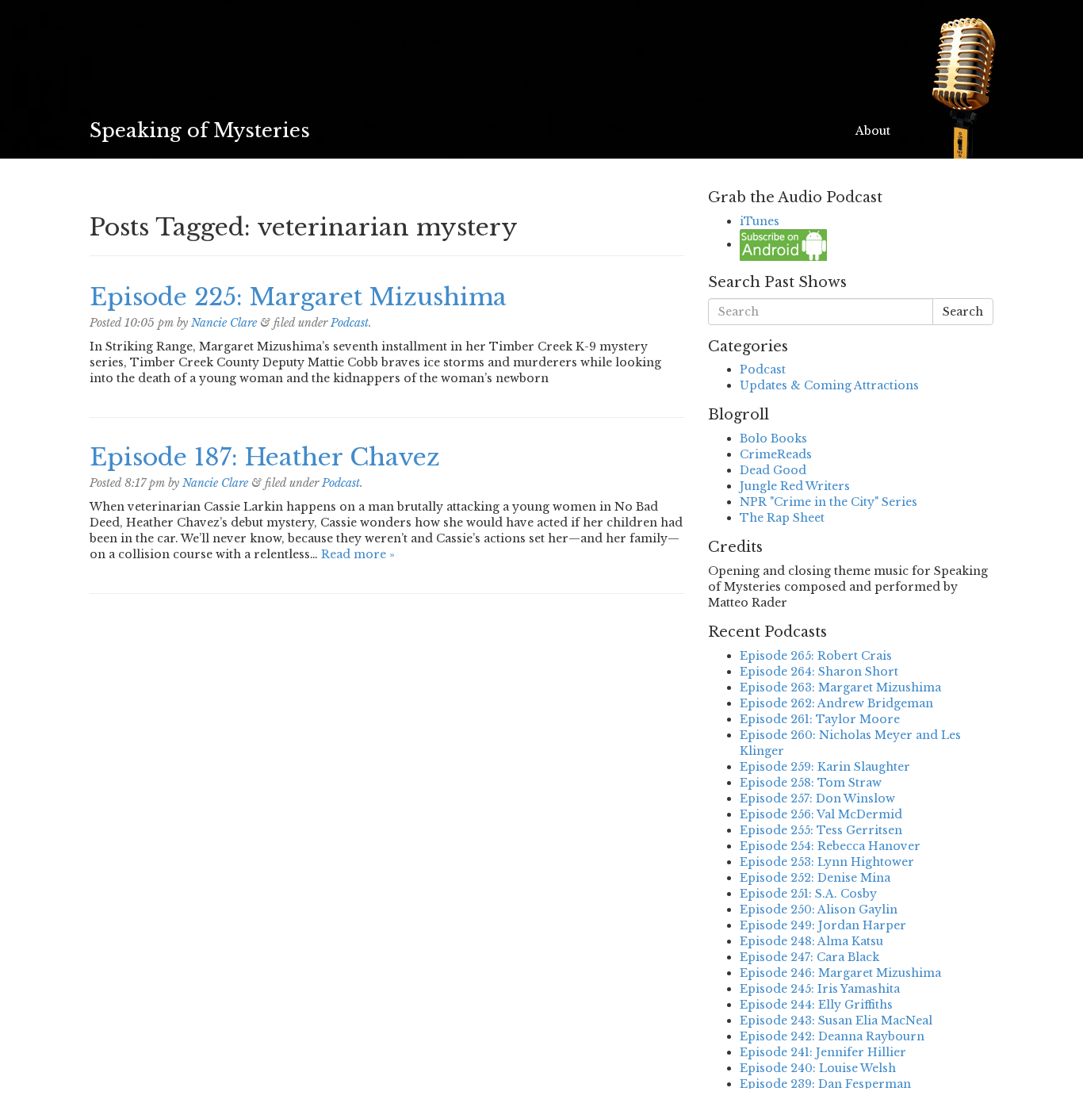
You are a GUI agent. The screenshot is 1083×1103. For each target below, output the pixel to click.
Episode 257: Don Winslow (817, 798)
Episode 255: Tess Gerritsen (821, 830)
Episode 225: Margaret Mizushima (298, 297)
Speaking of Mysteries (200, 130)
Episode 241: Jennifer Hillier (823, 1052)
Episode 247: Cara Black (809, 957)
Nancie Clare (224, 323)
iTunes (759, 221)
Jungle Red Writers (795, 486)
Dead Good (773, 470)
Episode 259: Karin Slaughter (825, 767)
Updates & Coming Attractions (829, 385)
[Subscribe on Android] (783, 244)
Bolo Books (773, 438)
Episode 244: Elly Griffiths (816, 1005)
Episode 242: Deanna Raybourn (832, 1036)
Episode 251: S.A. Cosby (808, 894)
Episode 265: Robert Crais (816, 656)
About (872, 131)
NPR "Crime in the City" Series (828, 502)
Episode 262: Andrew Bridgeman (836, 703)
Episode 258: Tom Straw (811, 783)
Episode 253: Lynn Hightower (827, 862)
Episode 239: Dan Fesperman (825, 1084)
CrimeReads (776, 454)
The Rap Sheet (782, 518)
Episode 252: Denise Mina (815, 878)
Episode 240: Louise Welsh (818, 1068)
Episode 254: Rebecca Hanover (830, 846)
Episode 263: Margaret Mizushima (840, 687)
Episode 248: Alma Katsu (811, 941)
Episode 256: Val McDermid (821, 814)
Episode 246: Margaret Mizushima (840, 973)
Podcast (350, 323)
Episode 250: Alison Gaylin (818, 909)
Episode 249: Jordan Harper (823, 925)
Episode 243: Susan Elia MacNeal (836, 1020)
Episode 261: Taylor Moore (820, 719)
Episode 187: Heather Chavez (265, 457)
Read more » (358, 554)
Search (963, 311)
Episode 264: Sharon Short (819, 671)
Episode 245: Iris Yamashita (820, 989)
